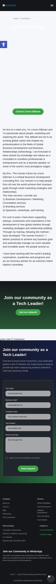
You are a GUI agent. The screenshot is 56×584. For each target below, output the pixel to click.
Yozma (15, 19)
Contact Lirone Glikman (28, 111)
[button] (3, 44)
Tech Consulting (43, 516)
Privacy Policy (28, 574)
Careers (6, 507)
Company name (12, 412)
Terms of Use (41, 574)
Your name (10, 388)
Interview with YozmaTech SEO (14, 541)
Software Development (42, 511)
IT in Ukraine (7, 537)
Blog (4, 510)
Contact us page (46, 534)
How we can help (12, 435)
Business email (12, 400)
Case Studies (42, 520)
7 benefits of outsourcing (12, 530)
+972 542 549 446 (46, 530)
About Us (6, 503)
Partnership (7, 514)
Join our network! (28, 312)
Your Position (11, 423)
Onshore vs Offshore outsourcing (15, 534)
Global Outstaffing (43, 503)
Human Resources (44, 507)
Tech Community (9, 517)
